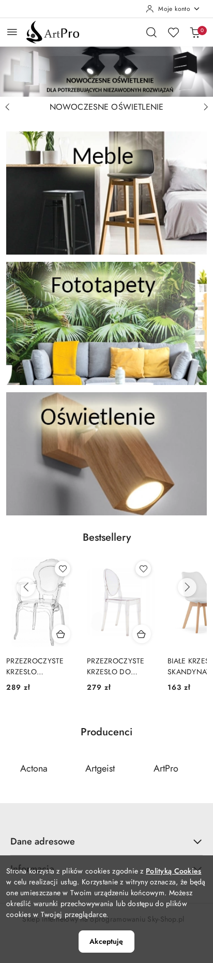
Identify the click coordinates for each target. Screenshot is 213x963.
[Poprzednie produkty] (26, 587)
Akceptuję (106, 941)
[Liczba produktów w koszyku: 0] (195, 32)
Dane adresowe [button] (42, 841)
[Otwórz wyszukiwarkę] (151, 32)
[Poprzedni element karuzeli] (13, 769)
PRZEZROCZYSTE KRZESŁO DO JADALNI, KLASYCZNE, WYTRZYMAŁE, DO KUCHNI (118, 666)
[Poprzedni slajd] (7, 107)
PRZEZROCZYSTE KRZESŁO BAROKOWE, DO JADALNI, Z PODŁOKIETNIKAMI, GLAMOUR (38, 666)
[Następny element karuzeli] (200, 769)
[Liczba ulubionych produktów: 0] (173, 32)
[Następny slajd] (205, 107)
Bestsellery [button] (107, 537)
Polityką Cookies (173, 871)
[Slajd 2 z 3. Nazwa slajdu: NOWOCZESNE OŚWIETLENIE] (106, 72)
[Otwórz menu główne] (12, 32)
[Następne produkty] (187, 587)
